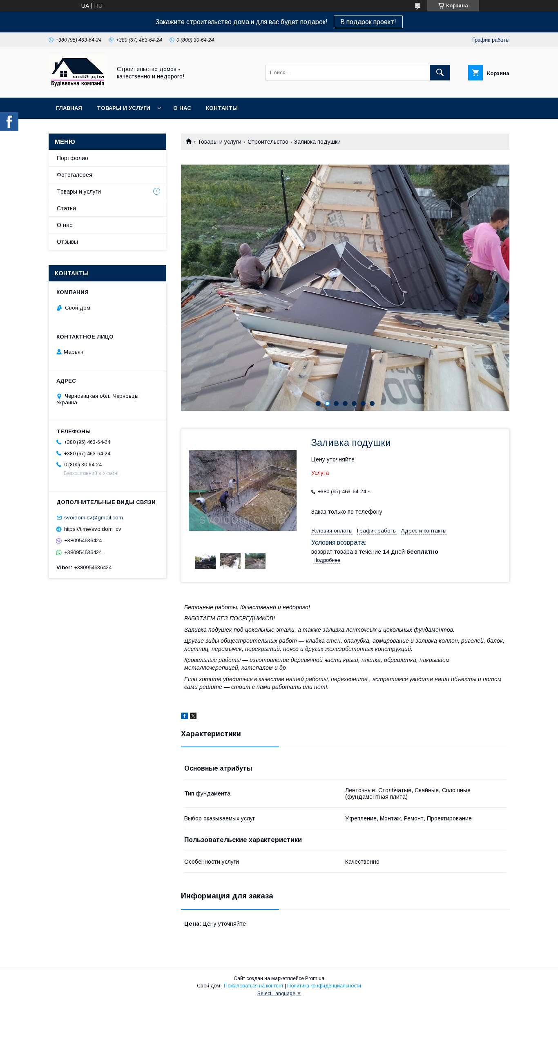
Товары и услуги (123, 108)
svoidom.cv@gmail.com (93, 518)
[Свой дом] (78, 87)
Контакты (222, 108)
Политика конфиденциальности (324, 986)
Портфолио (72, 158)
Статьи (66, 208)
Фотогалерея (74, 175)
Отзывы (67, 241)
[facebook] (184, 717)
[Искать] (440, 72)
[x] (193, 717)
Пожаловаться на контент (253, 986)
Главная (69, 108)
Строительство (268, 141)
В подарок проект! (368, 21)
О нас (182, 108)
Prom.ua (314, 978)
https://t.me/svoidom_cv (92, 529)
